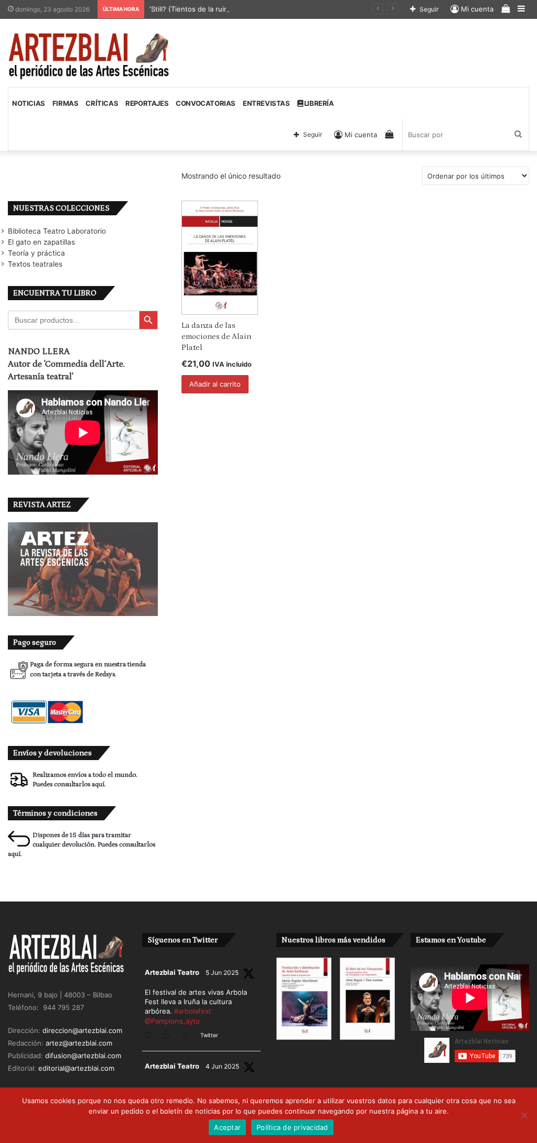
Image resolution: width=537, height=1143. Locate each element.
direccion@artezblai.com (82, 1030)
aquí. (99, 784)
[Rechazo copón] (524, 1115)
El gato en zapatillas (41, 242)
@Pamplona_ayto (172, 1021)
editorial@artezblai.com (76, 1068)
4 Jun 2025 (222, 1066)
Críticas (101, 103)
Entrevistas (266, 103)
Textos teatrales (35, 264)
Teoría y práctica (36, 253)
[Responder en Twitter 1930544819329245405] (150, 1036)
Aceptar (227, 1127)
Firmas (65, 103)
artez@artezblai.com (79, 1043)
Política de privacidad (292, 1127)
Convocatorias (205, 103)
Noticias (28, 103)
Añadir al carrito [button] (215, 384)
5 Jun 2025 (222, 972)
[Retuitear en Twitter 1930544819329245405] (168, 1036)
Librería (318, 103)
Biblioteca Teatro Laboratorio (57, 231)
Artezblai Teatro (172, 972)
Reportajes (146, 103)
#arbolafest (192, 1011)
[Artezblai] (89, 56)
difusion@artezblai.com (83, 1055)
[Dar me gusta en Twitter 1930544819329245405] (188, 1036)
